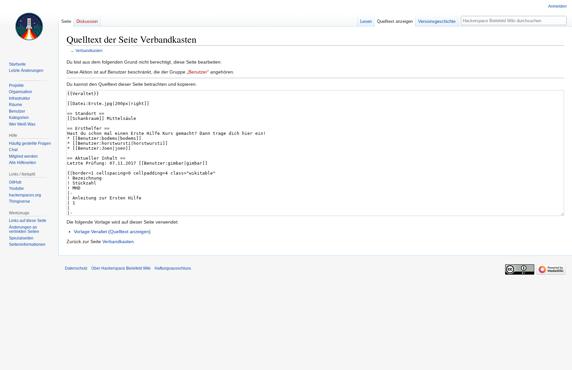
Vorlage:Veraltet (90, 231)
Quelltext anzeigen (129, 231)
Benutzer (197, 72)
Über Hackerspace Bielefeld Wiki (121, 268)
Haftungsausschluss (173, 268)
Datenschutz (76, 268)
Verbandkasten (89, 50)
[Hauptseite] (29, 26)
